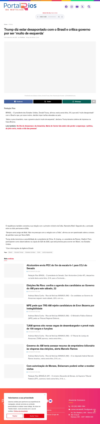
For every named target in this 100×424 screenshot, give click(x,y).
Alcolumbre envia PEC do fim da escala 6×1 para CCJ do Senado (57, 267)
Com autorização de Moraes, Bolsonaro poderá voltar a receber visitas (60, 367)
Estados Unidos (30, 252)
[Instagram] (71, 6)
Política (11, 24)
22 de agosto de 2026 (33, 271)
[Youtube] (77, 6)
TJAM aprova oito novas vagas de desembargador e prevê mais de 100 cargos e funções (60, 327)
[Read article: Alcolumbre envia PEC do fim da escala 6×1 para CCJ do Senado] (14, 271)
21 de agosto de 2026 (33, 311)
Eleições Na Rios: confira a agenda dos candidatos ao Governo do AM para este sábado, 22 (60, 287)
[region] (25, 406)
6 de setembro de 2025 (10, 37)
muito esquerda (47, 252)
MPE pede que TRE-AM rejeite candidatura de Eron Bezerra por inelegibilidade (60, 307)
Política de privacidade (21, 411)
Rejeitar (14, 416)
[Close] (45, 394)
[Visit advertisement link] (50, 177)
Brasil (10, 252)
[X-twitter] (82, 6)
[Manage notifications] (94, 411)
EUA (39, 252)
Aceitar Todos (34, 416)
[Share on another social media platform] (94, 101)
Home (5, 24)
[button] (89, 6)
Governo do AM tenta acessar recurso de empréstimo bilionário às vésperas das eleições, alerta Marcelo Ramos (61, 347)
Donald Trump (19, 252)
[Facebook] (66, 6)
